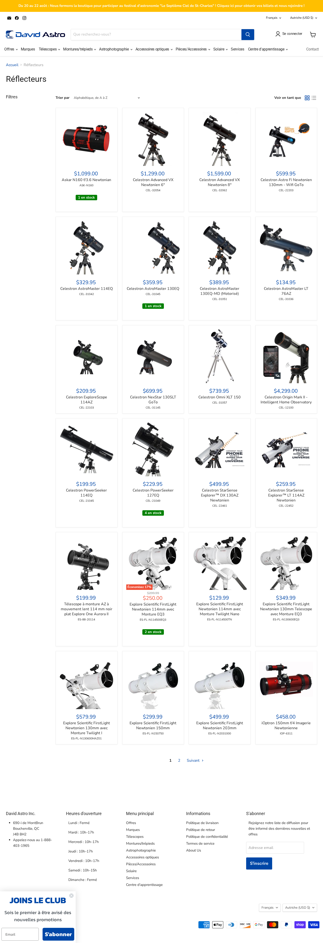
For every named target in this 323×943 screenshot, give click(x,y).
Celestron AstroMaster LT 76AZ (286, 291)
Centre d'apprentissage (266, 49)
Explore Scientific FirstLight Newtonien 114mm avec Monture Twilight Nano (219, 609)
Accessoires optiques (152, 49)
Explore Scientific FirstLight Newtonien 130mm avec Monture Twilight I (86, 728)
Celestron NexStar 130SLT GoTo (153, 400)
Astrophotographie (114, 49)
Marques (28, 49)
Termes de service (200, 843)
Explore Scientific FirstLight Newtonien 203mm (219, 725)
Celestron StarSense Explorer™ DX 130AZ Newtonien (219, 495)
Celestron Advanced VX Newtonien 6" (153, 182)
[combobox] (156, 34)
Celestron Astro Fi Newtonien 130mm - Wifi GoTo (286, 182)
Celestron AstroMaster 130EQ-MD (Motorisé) (219, 291)
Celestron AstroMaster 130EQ (153, 288)
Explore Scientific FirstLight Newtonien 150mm (153, 725)
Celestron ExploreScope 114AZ (86, 400)
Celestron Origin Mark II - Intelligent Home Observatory (286, 400)
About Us (193, 850)
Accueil (12, 65)
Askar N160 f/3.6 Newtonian (86, 179)
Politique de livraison (202, 822)
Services (237, 49)
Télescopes (48, 49)
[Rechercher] (247, 34)
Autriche (301, 18)
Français (271, 18)
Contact (312, 49)
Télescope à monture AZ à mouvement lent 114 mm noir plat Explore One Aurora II (86, 609)
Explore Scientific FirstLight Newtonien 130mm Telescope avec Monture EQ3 (286, 609)
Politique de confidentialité (207, 836)
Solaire (219, 49)
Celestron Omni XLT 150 (219, 397)
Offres (9, 49)
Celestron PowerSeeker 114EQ (86, 493)
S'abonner (58, 934)
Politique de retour (200, 829)
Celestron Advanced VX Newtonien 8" (219, 182)
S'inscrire (259, 863)
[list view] (313, 98)
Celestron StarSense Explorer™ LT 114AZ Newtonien (286, 495)
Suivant (194, 760)
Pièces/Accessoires (192, 49)
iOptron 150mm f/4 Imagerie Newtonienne (286, 725)
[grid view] (307, 98)
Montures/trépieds (78, 49)
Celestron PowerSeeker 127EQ (153, 493)
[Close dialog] (71, 895)
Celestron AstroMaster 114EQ (86, 288)
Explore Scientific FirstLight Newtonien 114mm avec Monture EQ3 (153, 609)
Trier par (63, 98)
